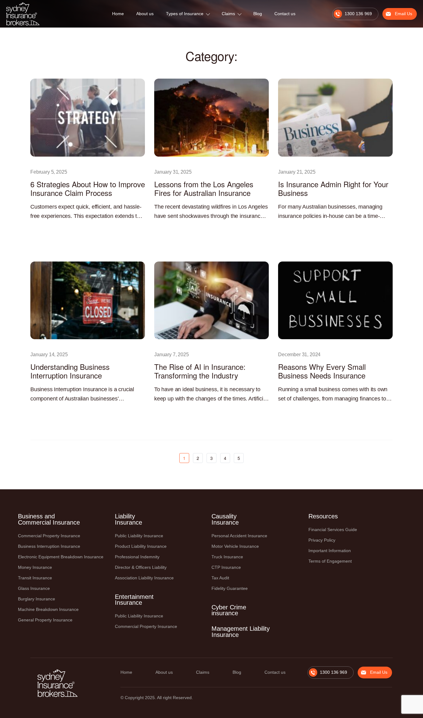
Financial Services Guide (332, 529)
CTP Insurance (226, 567)
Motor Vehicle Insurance (235, 546)
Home (118, 13)
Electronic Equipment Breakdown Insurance (60, 556)
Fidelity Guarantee (230, 588)
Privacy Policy (321, 540)
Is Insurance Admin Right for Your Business (333, 188)
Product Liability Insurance (141, 546)
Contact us (284, 13)
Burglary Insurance (36, 598)
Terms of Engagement (330, 561)
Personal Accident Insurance (239, 535)
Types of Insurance (184, 13)
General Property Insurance (45, 619)
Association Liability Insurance (144, 577)
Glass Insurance (34, 588)
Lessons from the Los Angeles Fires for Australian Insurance (203, 188)
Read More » (41, 230)
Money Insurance (35, 567)
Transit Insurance (35, 577)
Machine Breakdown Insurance (48, 609)
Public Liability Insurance (139, 535)
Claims (228, 13)
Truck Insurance (227, 556)
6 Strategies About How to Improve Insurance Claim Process (87, 188)
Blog (257, 13)
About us (145, 13)
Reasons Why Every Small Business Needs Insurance (322, 371)
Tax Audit (220, 577)
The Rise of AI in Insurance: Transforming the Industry (200, 371)
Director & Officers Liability (141, 567)
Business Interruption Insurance (49, 546)
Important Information (329, 550)
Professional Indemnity (137, 556)
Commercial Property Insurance (49, 535)
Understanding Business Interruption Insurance (70, 371)
